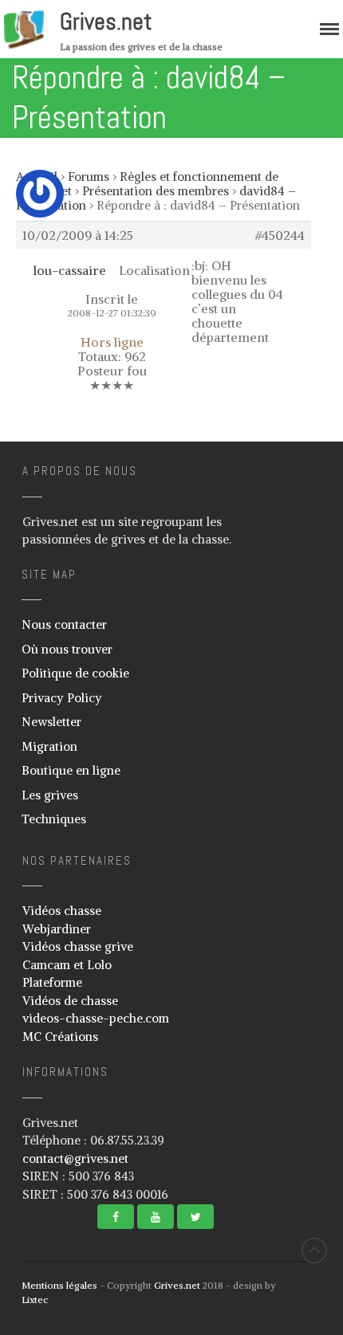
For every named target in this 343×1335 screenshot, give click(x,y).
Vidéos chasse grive (77, 946)
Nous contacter (64, 624)
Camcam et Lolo (67, 964)
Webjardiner (56, 928)
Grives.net (106, 21)
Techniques (54, 819)
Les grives (50, 795)
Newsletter (51, 721)
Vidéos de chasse (70, 1000)
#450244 (280, 235)
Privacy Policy (62, 697)
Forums (88, 176)
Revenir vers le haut (314, 1250)
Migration (49, 746)
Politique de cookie (75, 673)
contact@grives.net (75, 1158)
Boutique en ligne (71, 770)
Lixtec (35, 1300)
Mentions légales (59, 1285)
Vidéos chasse (61, 910)
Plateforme (52, 982)
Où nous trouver (67, 649)
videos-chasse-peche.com (95, 1018)
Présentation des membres (155, 190)
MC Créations (60, 1036)
